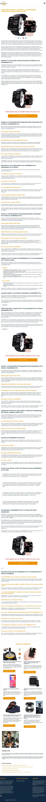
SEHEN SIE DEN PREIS (22, 115)
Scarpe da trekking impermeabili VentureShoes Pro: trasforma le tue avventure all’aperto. (16, 772)
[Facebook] (18, 38)
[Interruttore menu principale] (44, 3)
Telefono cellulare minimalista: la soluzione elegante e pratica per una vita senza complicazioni (32, 662)
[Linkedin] (25, 38)
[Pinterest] (23, 38)
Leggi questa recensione (29, 672)
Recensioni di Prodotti (20, 780)
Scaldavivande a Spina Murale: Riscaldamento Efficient (11, 770)
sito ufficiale (4, 531)
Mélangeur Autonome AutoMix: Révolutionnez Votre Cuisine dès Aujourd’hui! (14, 765)
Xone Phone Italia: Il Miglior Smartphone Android (10, 768)
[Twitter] (20, 38)
